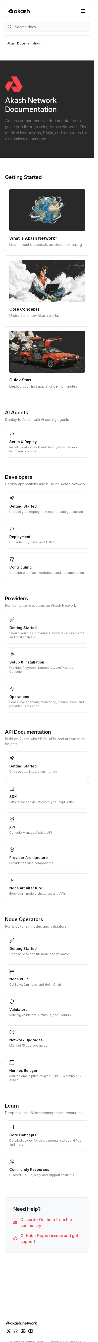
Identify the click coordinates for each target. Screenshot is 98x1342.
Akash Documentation (23, 43)
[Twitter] (8, 1331)
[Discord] (23, 1331)
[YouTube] (30, 1331)
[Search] (47, 26)
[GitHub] (15, 1331)
